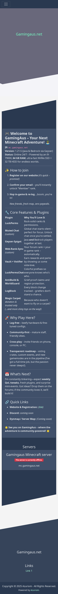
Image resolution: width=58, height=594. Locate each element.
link (41, 407)
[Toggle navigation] (6, 4)
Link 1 (29, 570)
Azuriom (35, 590)
